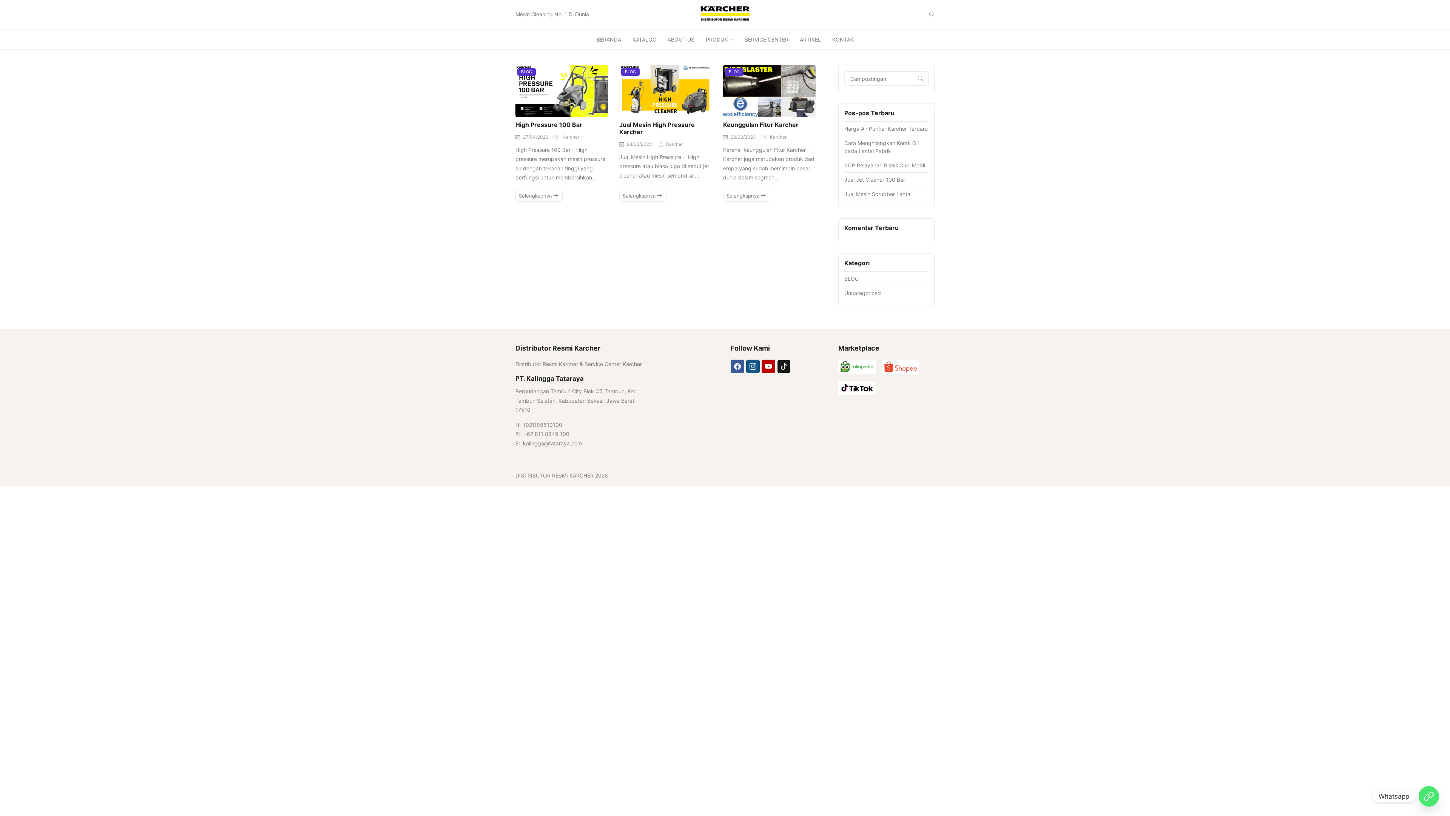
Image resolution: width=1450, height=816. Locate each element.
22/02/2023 (744, 137)
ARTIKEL (810, 39)
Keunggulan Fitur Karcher (761, 124)
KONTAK (843, 39)
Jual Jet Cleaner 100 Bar (874, 179)
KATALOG (644, 39)
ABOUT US (681, 39)
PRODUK (717, 39)
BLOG (526, 71)
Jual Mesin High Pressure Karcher (657, 128)
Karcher (571, 137)
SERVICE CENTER (766, 39)
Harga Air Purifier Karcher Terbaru (886, 128)
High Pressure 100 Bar (548, 124)
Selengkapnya (536, 196)
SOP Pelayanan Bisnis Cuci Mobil (884, 165)
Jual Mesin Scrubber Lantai (878, 194)
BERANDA (609, 39)
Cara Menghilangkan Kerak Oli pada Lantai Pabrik (881, 147)
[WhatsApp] (1429, 796)
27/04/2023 (536, 137)
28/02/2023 (640, 144)
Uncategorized (862, 293)
